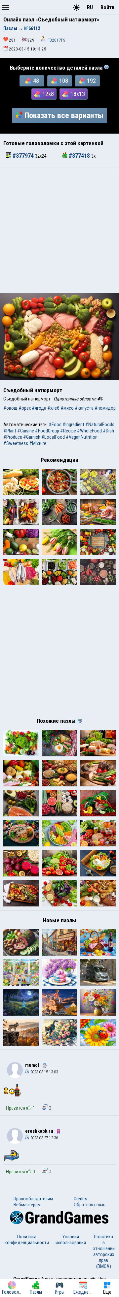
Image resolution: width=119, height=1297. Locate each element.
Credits (80, 1199)
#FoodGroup (47, 431)
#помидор (105, 408)
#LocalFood (53, 437)
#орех (25, 408)
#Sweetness (15, 443)
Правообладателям (33, 1199)
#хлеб (53, 408)
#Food (55, 424)
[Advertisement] (59, 230)
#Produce (12, 437)
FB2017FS (56, 40)
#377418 (79, 155)
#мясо (67, 408)
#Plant (9, 431)
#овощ (10, 408)
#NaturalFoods (99, 424)
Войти (107, 7)
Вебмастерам (27, 1205)
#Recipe (68, 431)
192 (91, 80)
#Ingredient (73, 424)
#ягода (39, 408)
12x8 (48, 94)
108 (63, 80)
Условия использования (71, 1240)
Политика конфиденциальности (27, 1240)
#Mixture (37, 443)
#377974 (23, 155)
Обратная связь (89, 1205)
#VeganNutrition (82, 437)
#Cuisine (25, 431)
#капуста (84, 408)
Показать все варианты (63, 115)
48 (36, 80)
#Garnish (31, 437)
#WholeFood (89, 431)
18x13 (77, 94)
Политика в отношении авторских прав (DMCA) (104, 1251)
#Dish (108, 431)
